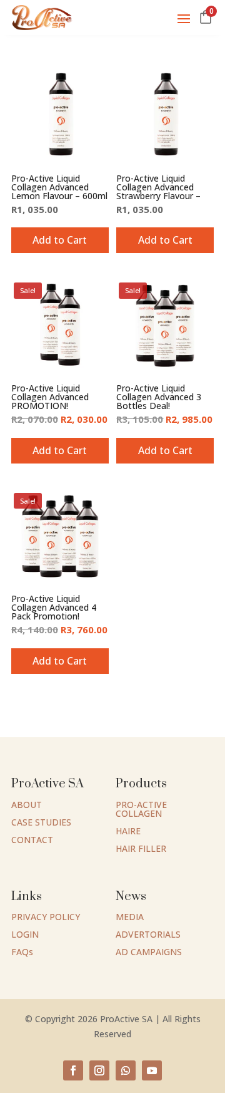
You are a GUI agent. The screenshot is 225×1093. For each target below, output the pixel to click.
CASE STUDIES (41, 822)
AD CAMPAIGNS (149, 952)
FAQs (22, 952)
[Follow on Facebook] (73, 1070)
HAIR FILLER (141, 848)
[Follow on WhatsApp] (126, 1070)
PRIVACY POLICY (45, 917)
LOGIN (25, 934)
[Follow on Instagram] (99, 1070)
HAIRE (128, 831)
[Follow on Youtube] (152, 1070)
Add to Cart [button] (59, 240)
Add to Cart (165, 240)
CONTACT (32, 840)
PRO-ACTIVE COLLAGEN (141, 809)
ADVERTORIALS (148, 934)
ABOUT (26, 805)
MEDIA (130, 917)
